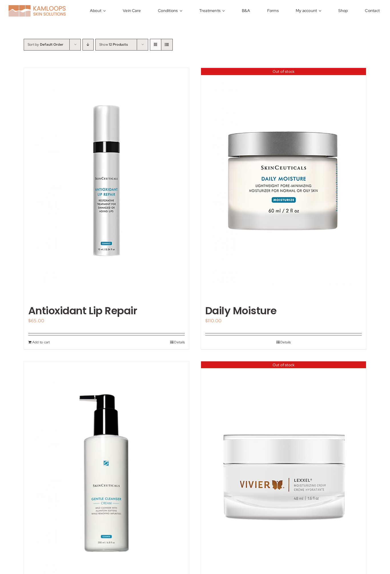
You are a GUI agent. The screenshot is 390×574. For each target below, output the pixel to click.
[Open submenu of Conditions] (182, 11)
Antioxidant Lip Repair (82, 310)
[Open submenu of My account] (321, 11)
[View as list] (166, 44)
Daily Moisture (240, 310)
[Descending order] (88, 45)
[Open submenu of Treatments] (224, 11)
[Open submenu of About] (105, 11)
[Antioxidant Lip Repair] (106, 183)
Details (179, 342)
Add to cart (41, 342)
